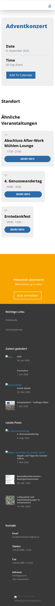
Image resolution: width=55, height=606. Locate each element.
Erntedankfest (17, 216)
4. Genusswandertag (23, 180)
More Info (27, 159)
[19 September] (5, 175)
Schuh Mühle (24, 388)
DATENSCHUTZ (33, 600)
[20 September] (5, 210)
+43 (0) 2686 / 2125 (21, 549)
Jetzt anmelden (27, 295)
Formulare (22, 370)
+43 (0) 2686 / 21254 (22, 562)
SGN (19, 356)
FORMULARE (11, 320)
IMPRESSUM (20, 600)
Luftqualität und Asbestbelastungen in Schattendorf (28, 500)
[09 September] (5, 135)
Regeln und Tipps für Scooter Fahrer (32, 457)
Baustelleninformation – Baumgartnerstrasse (29, 477)
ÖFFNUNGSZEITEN (14, 329)
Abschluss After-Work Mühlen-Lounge (24, 143)
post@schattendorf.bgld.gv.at (25, 536)
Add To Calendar (20, 75)
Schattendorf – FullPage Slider (32, 402)
